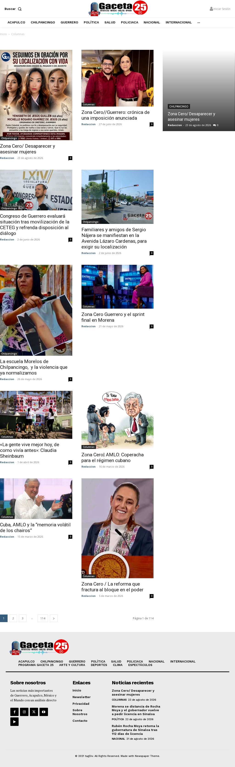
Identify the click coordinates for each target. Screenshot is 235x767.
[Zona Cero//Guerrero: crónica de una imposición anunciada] (117, 78)
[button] (14, 9)
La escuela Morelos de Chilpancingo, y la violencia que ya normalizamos (33, 367)
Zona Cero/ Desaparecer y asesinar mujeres (27, 149)
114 (42, 618)
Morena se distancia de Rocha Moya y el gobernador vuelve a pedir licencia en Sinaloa (136, 710)
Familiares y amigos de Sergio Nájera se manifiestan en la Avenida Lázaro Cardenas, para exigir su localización (114, 238)
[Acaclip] (14, 721)
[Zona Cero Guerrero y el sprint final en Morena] (117, 287)
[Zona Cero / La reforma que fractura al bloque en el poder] (117, 528)
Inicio (3, 34)
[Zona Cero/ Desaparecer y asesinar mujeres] (36, 95)
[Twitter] (34, 712)
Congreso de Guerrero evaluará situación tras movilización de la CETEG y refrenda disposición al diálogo (34, 224)
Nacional (118, 738)
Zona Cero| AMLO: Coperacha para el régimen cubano (112, 457)
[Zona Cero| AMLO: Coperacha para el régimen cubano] (117, 420)
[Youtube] (43, 712)
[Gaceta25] (118, 8)
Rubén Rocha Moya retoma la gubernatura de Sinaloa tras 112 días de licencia (135, 730)
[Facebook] (14, 712)
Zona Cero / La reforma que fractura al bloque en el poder (112, 586)
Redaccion (7, 158)
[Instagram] (24, 712)
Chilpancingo (9, 138)
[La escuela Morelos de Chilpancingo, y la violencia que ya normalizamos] (36, 310)
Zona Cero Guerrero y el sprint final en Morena (113, 317)
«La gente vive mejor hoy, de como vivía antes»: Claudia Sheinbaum (29, 450)
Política (118, 719)
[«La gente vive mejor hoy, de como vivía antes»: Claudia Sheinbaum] (36, 415)
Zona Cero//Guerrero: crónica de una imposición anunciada (115, 115)
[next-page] (54, 618)
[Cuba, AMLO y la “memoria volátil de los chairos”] (36, 498)
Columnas (89, 104)
